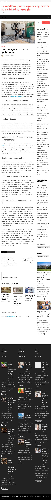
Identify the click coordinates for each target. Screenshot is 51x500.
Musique (37, 354)
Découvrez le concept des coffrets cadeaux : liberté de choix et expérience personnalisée (42, 204)
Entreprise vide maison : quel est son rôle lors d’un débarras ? (43, 138)
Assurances (4, 351)
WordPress (45, 496)
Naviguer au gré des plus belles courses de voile (42, 236)
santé (9, 458)
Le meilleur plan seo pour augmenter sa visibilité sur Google (25, 7)
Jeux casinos (21, 356)
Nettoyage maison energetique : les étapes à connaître (43, 158)
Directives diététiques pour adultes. (28, 391)
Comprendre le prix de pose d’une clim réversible (42, 101)
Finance (3, 354)
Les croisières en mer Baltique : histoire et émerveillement (42, 231)
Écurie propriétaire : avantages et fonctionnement (42, 81)
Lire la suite (5, 394)
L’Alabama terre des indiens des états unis (29, 417)
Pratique (27, 362)
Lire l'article (41, 299)
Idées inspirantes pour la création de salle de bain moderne (43, 164)
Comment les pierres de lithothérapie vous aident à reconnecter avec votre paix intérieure (43, 117)
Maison (3, 46)
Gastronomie (21, 349)
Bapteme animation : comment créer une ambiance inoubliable (42, 75)
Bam (2, 498)
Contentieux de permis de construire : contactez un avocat (43, 224)
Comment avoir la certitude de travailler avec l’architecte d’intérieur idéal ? (17, 300)
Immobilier (21, 351)
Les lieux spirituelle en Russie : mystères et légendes (42, 215)
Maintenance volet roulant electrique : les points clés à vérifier (42, 132)
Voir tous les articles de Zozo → (10, 277)
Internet (20, 354)
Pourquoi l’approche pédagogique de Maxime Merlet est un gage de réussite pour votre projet (42, 93)
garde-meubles (11, 252)
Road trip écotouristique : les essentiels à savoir (43, 218)
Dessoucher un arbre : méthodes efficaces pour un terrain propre (42, 152)
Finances (3, 356)
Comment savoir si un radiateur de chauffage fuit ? (30, 296)
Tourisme (27, 413)
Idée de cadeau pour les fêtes (43, 209)
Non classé (38, 356)
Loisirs (10, 362)
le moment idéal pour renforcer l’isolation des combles (5, 297)
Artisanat (3, 349)
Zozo (7, 55)
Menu (5, 17)
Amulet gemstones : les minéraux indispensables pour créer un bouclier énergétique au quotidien (43, 36)
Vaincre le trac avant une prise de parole (45, 427)
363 (41, 337)
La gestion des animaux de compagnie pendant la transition (43, 314)
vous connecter (11, 316)
